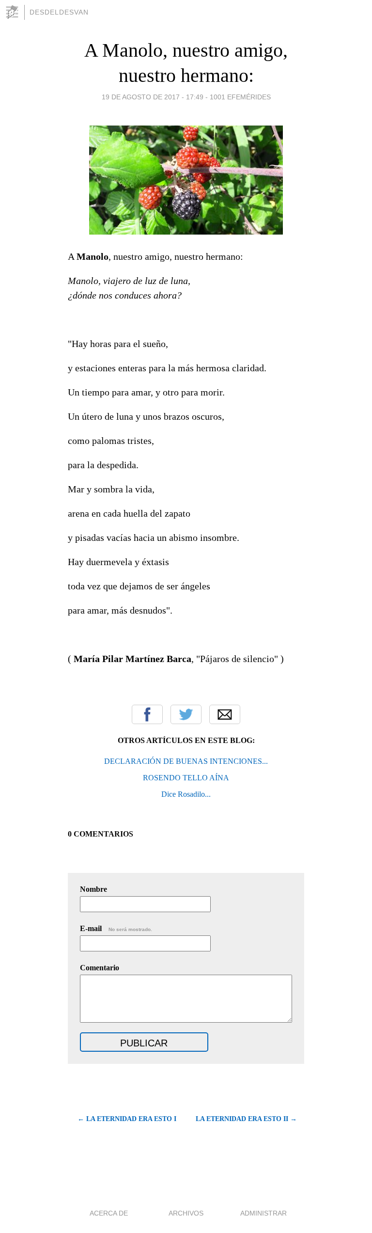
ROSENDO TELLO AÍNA (186, 778)
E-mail (116, 928)
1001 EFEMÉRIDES (240, 97)
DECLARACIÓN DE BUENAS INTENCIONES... (186, 761)
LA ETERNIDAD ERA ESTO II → (246, 1118)
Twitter (186, 714)
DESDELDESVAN (59, 12)
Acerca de (109, 1213)
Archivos (186, 1213)
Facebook (147, 714)
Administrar (263, 1213)
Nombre (93, 889)
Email (224, 714)
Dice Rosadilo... (186, 794)
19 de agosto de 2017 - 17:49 (152, 97)
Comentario (99, 968)
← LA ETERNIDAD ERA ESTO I (127, 1118)
